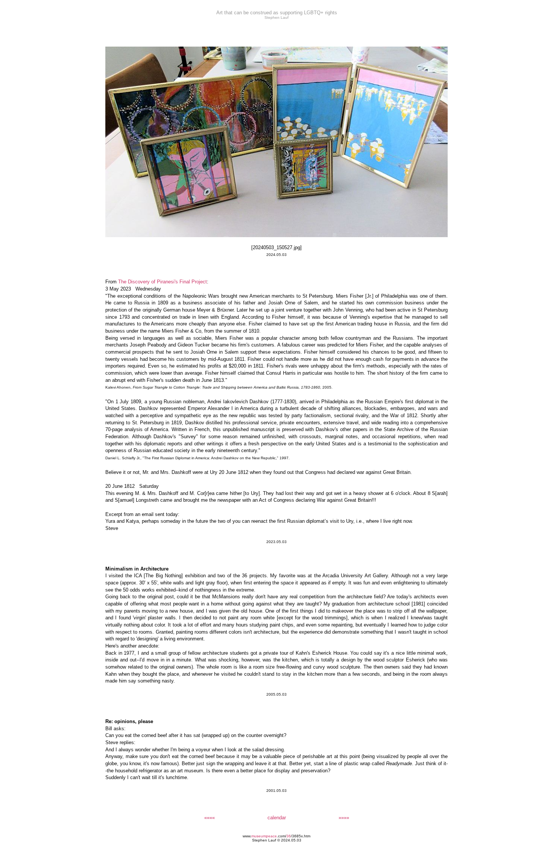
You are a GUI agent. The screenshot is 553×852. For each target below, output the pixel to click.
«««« (209, 817)
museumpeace (264, 836)
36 (288, 836)
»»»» (344, 817)
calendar (276, 817)
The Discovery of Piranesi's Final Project (162, 282)
